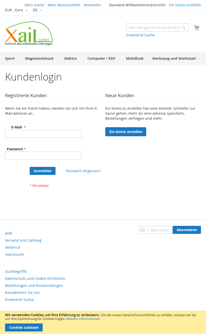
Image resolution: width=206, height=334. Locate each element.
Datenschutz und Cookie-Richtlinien (35, 278)
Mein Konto (34, 5)
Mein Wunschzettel (64, 5)
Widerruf (12, 247)
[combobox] (157, 27)
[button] (17, 10)
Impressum (14, 254)
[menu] (103, 58)
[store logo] (29, 33)
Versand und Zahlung (23, 240)
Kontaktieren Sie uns (22, 292)
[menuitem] (11, 58)
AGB (8, 233)
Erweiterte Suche (140, 35)
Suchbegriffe (16, 271)
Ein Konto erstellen (185, 5)
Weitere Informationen (83, 318)
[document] (103, 322)
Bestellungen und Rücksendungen (34, 285)
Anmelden (92, 5)
